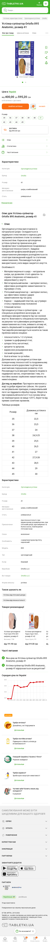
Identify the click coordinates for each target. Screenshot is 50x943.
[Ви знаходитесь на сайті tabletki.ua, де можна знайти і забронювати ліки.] (12, 4)
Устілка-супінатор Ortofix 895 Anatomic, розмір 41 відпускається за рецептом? (25, 667)
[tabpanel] (25, 349)
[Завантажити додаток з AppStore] (27, 868)
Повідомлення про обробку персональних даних (19, 908)
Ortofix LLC (25, 576)
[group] (25, 96)
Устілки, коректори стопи (12, 18)
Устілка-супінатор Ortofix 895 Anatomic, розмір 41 (20, 25)
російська (23, 897)
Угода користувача (8, 903)
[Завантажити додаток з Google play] (10, 868)
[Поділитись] (46, 58)
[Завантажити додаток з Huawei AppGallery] (10, 874)
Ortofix (44, 18)
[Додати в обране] (46, 47)
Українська (7, 897)
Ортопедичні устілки (32, 18)
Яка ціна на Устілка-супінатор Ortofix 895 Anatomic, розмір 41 (26, 659)
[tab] (8, 33)
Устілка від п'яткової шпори (14, 595)
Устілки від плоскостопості (14, 600)
